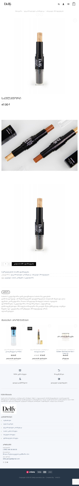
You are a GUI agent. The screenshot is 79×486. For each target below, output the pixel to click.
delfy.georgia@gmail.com (11, 459)
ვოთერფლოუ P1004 (13, 351)
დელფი (8, 278)
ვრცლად (65, 358)
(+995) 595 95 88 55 (10, 449)
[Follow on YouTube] (7, 462)
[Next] (77, 344)
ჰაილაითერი (39, 351)
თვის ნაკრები (8, 424)
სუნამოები (7, 420)
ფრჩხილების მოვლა (10, 438)
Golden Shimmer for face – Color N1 (65, 352)
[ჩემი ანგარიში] (63, 4)
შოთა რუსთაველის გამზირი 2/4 (16, 454)
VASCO (57, 477)
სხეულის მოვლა (9, 434)
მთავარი (18, 11)
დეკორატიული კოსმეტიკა (34, 11)
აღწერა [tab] (6, 292)
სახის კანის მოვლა (10, 431)
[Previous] (1, 344)
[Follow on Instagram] (5, 462)
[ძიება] (59, 4)
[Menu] (68, 4)
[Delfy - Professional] (8, 4)
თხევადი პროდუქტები (55, 11)
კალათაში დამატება (24, 264)
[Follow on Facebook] (3, 462)
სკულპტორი (29, 278)
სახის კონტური (18, 278)
